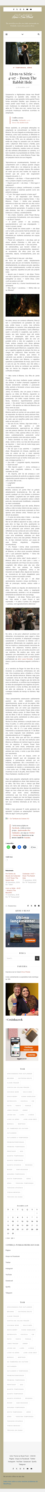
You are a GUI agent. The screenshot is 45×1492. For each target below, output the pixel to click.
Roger (9, 1169)
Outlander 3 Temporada (17, 1137)
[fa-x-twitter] (17, 9)
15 (37, 1221)
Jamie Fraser (12, 1110)
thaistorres (12, 906)
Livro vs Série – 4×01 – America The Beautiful (13, 890)
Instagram (9, 1268)
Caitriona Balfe (25, 1078)
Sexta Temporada (14, 1178)
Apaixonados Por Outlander (19, 1073)
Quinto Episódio (14, 1165)
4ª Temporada (19, 67)
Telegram (9, 1293)
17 (13, 1225)
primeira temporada (16, 1146)
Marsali (10, 1124)
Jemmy (25, 1110)
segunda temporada (16, 1174)
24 (13, 1229)
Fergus (28, 1105)
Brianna (10, 1078)
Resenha (29, 1165)
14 (32, 1221)
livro (22, 1115)
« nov (8, 1238)
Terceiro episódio (15, 1188)
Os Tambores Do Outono (17, 1128)
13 (27, 1221)
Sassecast (9, 1281)
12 (22, 1221)
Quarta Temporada (15, 1156)
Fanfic (18, 1105)
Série (29, 67)
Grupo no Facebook (13, 1256)
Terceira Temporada (25, 1183)
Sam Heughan (22, 1169)
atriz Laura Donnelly (25, 659)
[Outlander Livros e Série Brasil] (22, 16)
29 (37, 1229)
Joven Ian (11, 1115)
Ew (33, 1101)
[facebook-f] (14, 9)
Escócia (24, 1101)
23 (8, 1229)
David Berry (12, 1096)
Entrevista (12, 1101)
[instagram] (20, 9)
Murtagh (22, 1124)
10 (13, 1221)
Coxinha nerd (13, 1092)
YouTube (9, 1274)
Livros (31, 1115)
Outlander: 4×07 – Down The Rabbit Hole (28, 876)
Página (8, 1250)
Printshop (11, 1151)
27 (27, 1229)
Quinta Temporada (15, 1160)
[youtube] (27, 9)
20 (27, 1225)
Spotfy (8, 1287)
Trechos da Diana (15, 1197)
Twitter (8, 1262)
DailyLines (27, 1092)
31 (13, 1233)
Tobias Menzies (13, 1192)
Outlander (11, 1133)
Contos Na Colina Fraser (18, 1087)
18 (18, 1225)
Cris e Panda (25, 972)
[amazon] (24, 9)
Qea (21, 1151)
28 (32, 1229)
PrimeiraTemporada (15, 1142)
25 (18, 1229)
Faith (9, 1105)
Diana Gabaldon (28, 1096)
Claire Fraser (13, 1083)
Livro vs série (13, 1119)
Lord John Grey (30, 1119)
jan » (13, 1238)
